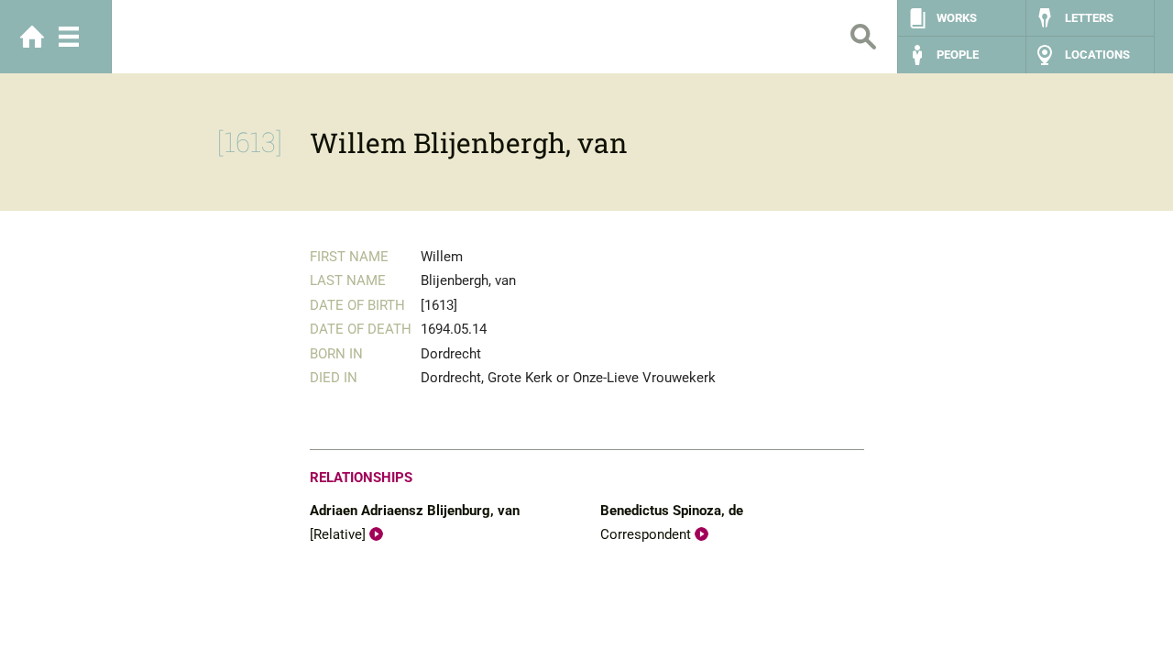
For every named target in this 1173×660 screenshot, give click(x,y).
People (958, 54)
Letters (1089, 18)
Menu (68, 36)
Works (957, 18)
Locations (1097, 54)
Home (32, 36)
